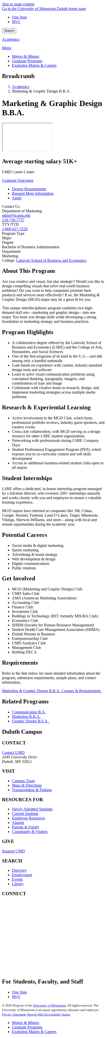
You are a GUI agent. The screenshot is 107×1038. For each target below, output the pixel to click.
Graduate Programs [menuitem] (27, 61)
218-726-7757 (13, 220)
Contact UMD (13, 752)
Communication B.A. (29, 712)
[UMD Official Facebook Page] (39, 912)
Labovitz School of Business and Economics (51, 260)
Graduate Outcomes (17, 180)
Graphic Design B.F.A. (31, 721)
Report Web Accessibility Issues (48, 1014)
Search (9, 31)
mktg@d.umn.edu (16, 215)
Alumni (18, 822)
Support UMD (13, 851)
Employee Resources (28, 818)
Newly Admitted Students (32, 809)
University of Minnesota (49, 1005)
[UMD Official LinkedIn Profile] (39, 953)
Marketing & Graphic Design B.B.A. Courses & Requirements (52, 691)
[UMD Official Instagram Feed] (39, 926)
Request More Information (33, 193)
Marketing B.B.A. (26, 716)
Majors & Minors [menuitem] (25, 56)
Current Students (25, 813)
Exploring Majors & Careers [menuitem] (34, 65)
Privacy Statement (14, 1014)
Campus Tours (23, 781)
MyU (16, 22)
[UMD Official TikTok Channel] (39, 966)
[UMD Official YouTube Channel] (39, 939)
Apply (17, 198)
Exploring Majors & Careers (34, 1031)
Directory (19, 870)
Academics (10, 39)
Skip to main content (18, 4)
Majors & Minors (25, 1022)
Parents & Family (25, 827)
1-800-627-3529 (15, 229)
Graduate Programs (27, 1027)
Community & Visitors (30, 831)
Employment (22, 875)
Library (18, 884)
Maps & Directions (27, 785)
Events (17, 879)
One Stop (19, 17)
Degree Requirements (29, 189)
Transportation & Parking (32, 790)
